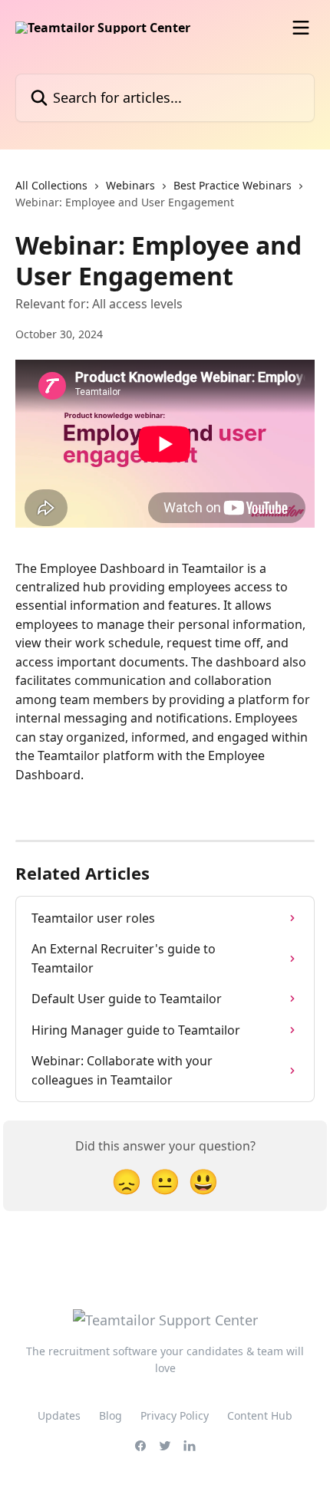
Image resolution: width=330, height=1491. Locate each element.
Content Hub (259, 1415)
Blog (110, 1415)
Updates (59, 1415)
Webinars (130, 185)
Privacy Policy (174, 1415)
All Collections (51, 185)
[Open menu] (301, 27)
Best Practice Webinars (232, 185)
